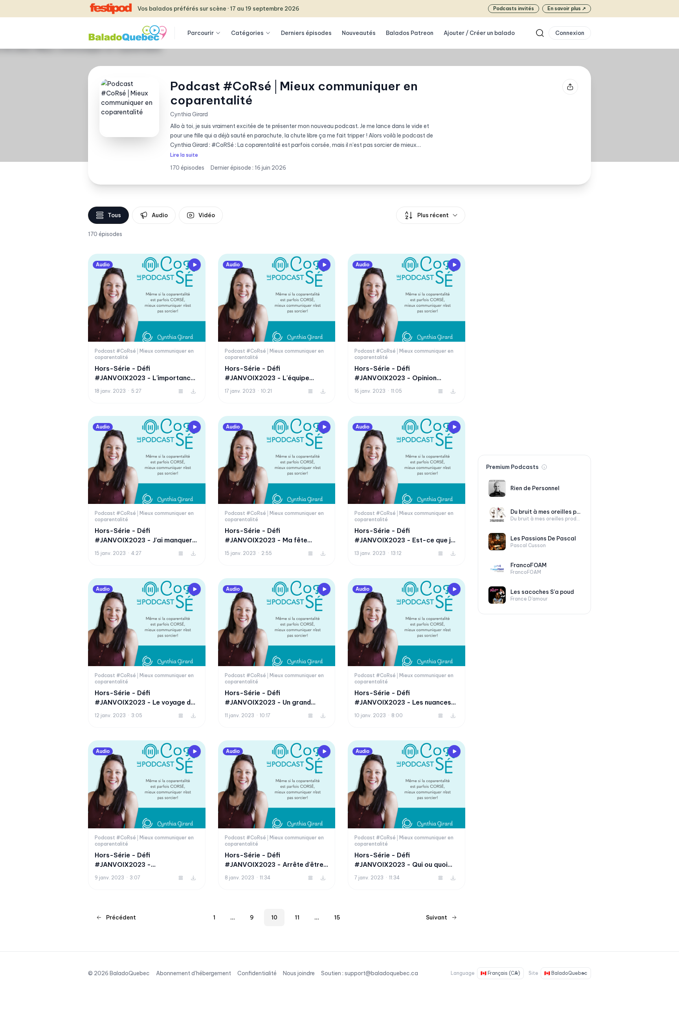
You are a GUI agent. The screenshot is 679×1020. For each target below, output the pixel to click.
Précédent (121, 917)
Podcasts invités (513, 8)
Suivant (436, 917)
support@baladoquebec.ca (381, 973)
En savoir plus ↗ (566, 8)
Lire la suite (184, 155)
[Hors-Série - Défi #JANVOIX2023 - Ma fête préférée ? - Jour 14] (277, 491)
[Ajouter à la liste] (180, 391)
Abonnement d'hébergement (193, 973)
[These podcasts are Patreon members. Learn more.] (544, 467)
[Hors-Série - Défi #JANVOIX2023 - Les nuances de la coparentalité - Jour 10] (406, 653)
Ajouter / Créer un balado (479, 33)
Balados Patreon (409, 33)
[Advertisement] (534, 324)
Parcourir (200, 33)
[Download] (193, 391)
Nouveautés (359, 33)
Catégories (247, 33)
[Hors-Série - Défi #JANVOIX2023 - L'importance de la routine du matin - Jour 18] (147, 328)
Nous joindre (299, 973)
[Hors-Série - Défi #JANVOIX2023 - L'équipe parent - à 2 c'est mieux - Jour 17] (277, 328)
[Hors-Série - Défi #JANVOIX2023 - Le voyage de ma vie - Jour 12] (147, 653)
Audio (160, 215)
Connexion (569, 33)
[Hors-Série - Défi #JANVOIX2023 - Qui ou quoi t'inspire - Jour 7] (406, 815)
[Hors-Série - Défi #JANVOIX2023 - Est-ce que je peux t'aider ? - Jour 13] (406, 491)
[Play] (194, 264)
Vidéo (206, 215)
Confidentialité (257, 973)
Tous (114, 215)
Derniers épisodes (306, 33)
